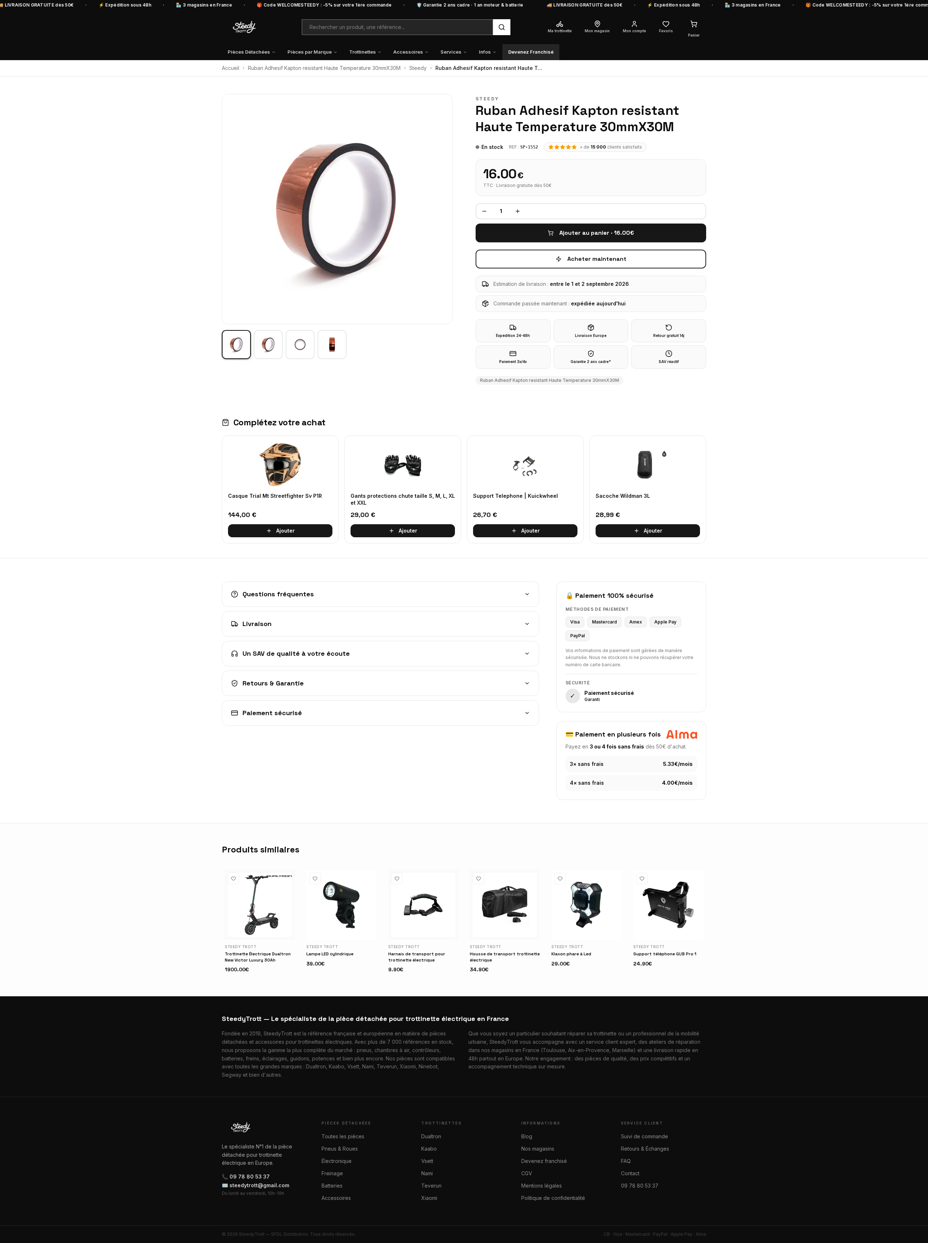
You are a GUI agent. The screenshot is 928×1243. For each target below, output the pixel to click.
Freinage (332, 1173)
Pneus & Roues (340, 1149)
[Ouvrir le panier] (694, 24)
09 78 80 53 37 (639, 1185)
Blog (526, 1136)
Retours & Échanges (645, 1149)
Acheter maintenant (596, 259)
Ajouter (285, 530)
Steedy (418, 68)
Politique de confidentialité (553, 1198)
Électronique (337, 1161)
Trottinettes (362, 52)
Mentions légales (541, 1185)
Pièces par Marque (309, 52)
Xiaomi (429, 1198)
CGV (526, 1173)
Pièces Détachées (249, 52)
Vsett (427, 1161)
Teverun (431, 1185)
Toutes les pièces (343, 1136)
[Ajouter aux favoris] (233, 878)
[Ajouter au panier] (286, 931)
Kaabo (429, 1149)
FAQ (626, 1161)
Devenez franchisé (544, 1161)
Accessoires (408, 52)
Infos (485, 52)
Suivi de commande (644, 1136)
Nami (427, 1173)
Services (450, 52)
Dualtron (431, 1136)
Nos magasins (537, 1149)
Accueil (230, 68)
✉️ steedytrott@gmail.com (255, 1185)
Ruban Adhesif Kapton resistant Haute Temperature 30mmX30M (324, 68)
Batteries (332, 1185)
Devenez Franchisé (531, 52)
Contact (630, 1173)
